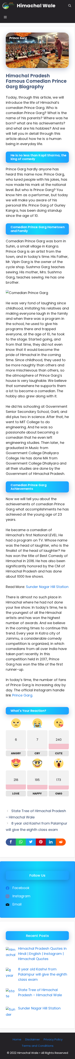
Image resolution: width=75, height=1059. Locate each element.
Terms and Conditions (37, 1046)
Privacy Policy (53, 1039)
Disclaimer (32, 1039)
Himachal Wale (36, 5)
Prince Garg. (22, 695)
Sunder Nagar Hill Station (47, 586)
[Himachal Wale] (8, 5)
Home (17, 1039)
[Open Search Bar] (69, 5)
